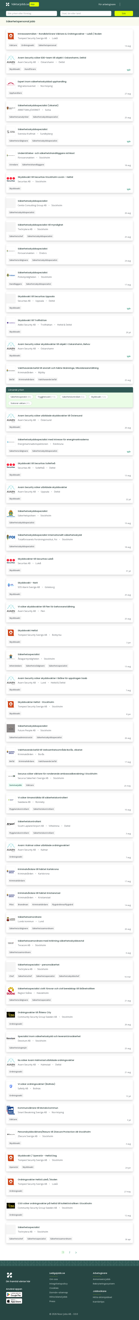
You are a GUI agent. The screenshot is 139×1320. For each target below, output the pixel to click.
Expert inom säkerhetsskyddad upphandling (42, 81)
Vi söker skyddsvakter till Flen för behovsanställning (46, 606)
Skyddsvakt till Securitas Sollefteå (36, 463)
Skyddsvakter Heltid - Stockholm (36, 702)
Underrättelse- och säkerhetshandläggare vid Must (46, 153)
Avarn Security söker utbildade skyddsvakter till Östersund (50, 415)
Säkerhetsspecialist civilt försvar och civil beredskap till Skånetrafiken (56, 988)
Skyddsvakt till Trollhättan (32, 320)
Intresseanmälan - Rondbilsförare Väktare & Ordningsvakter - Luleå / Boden (60, 33)
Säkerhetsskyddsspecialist (33, 129)
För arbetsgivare (107, 4)
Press (52, 1301)
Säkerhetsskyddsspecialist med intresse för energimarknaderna (53, 439)
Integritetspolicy (58, 1283)
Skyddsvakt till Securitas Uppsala (36, 296)
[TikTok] (24, 1314)
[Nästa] (76, 1252)
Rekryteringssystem (104, 1283)
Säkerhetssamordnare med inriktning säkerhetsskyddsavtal (51, 940)
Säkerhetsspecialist (29, 654)
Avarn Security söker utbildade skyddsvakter (42, 487)
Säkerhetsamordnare (29, 917)
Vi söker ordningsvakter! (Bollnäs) (36, 1084)
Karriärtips (98, 1301)
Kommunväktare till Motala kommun (38, 1107)
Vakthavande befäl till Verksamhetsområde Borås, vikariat (50, 749)
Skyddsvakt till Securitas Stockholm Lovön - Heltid (45, 177)
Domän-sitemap (58, 1292)
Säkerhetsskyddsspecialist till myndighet (40, 224)
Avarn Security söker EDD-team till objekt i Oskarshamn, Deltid (52, 57)
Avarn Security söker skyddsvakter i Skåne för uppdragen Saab (52, 678)
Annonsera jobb (101, 1279)
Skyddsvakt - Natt (28, 582)
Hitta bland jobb (58, 1296)
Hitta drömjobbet (102, 1297)
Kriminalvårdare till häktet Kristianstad (39, 893)
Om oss (53, 1279)
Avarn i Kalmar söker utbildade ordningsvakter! (44, 845)
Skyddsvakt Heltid (28, 630)
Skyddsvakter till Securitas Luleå (35, 558)
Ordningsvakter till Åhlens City (34, 1012)
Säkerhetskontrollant (29, 821)
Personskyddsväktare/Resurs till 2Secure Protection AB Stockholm (54, 1131)
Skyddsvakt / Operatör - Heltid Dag (37, 1155)
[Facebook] (19, 1314)
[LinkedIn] (13, 1314)
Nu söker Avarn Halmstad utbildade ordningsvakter (46, 1060)
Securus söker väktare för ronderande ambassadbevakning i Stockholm (57, 773)
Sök (124, 13)
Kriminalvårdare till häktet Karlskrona (38, 869)
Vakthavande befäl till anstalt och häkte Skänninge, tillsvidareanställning (58, 368)
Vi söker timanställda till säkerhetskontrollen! (43, 797)
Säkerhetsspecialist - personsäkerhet (38, 964)
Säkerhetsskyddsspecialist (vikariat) (38, 105)
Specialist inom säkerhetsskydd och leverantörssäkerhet (49, 1036)
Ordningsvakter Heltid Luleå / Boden (37, 1179)
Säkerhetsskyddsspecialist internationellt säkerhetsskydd (50, 535)
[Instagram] (8, 1314)
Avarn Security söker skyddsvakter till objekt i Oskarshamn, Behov (54, 344)
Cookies (54, 1288)
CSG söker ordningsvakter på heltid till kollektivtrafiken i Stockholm (55, 1203)
